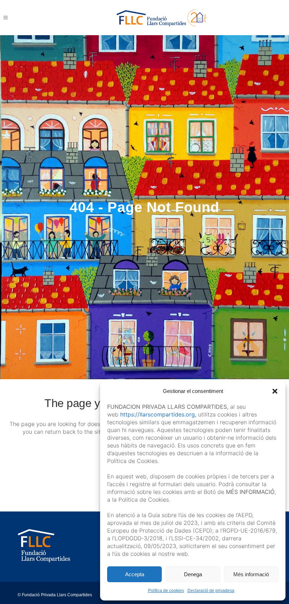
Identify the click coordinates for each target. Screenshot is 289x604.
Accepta (134, 574)
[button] (274, 391)
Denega (193, 574)
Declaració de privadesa (210, 590)
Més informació (251, 574)
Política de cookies (166, 590)
